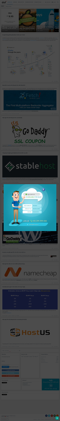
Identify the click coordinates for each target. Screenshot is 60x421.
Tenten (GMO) (36, 208)
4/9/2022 (35, 205)
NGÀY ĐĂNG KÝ (27, 205)
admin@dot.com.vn (33, 224)
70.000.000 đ (36, 212)
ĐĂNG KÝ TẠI (28, 208)
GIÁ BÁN (29, 212)
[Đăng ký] (57, 418)
